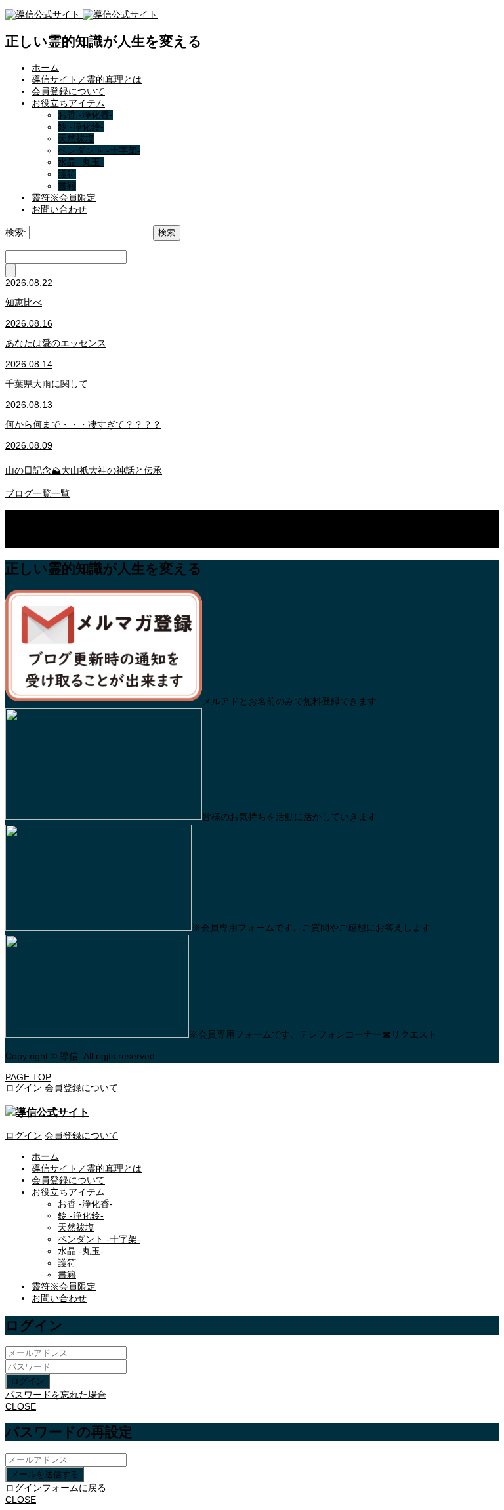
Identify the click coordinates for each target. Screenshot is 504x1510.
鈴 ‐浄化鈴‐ (81, 126)
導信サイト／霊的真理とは (87, 79)
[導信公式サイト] (81, 14)
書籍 (67, 185)
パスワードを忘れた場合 (55, 1394)
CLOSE (20, 1406)
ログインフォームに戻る (55, 1487)
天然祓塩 (76, 138)
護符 (67, 174)
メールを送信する (44, 1474)
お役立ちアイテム (68, 103)
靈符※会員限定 (64, 197)
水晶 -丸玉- (81, 162)
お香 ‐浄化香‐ (85, 115)
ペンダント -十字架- (99, 150)
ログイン (27, 1381)
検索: (15, 232)
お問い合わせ (59, 209)
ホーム (45, 67)
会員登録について (68, 91)
